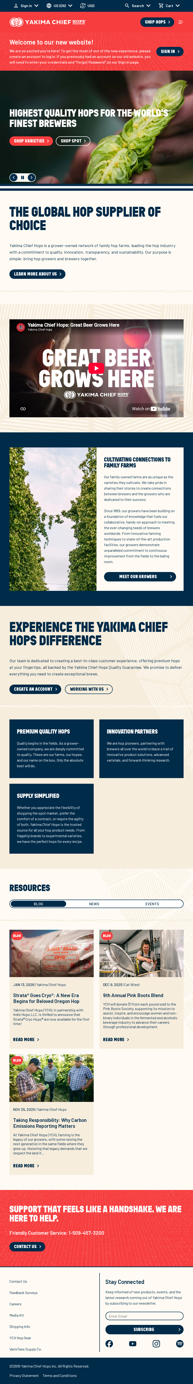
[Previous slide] (13, 177)
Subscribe (144, 1329)
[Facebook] (109, 1343)
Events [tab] (152, 903)
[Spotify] (180, 1343)
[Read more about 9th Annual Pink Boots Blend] (141, 953)
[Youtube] (133, 1343)
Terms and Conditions (60, 1375)
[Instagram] (156, 1343)
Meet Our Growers (43, 136)
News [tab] (94, 903)
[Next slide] (31, 177)
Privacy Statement (24, 1375)
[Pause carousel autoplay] (22, 177)
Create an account (33, 689)
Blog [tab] (38, 903)
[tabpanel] (96, 1056)
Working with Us (87, 689)
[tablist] (96, 904)
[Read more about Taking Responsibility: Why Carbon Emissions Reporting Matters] (51, 1078)
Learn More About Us (35, 274)
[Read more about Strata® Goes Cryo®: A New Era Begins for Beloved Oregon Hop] (51, 953)
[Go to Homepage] (47, 22)
